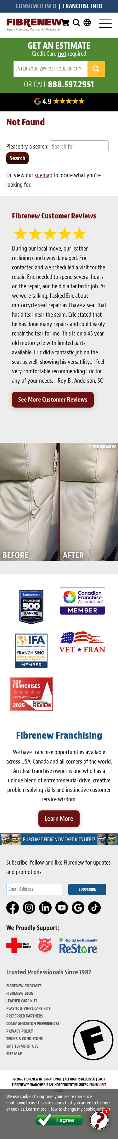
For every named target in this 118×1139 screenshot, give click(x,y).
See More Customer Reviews (52, 399)
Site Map (14, 1054)
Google (78, 908)
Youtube (62, 908)
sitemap (43, 175)
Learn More (59, 818)
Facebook (13, 908)
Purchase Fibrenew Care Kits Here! (59, 839)
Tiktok (94, 908)
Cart (65, 22)
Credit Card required (59, 54)
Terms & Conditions (24, 1038)
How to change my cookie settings (79, 1109)
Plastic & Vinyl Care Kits (28, 1008)
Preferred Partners (24, 1016)
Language (87, 22)
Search (76, 22)
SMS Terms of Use (22, 1046)
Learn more (36, 1109)
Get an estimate (59, 46)
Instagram (29, 908)
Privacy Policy (19, 1031)
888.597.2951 (71, 84)
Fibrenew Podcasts (24, 986)
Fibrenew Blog (19, 993)
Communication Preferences (32, 1023)
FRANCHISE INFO (83, 6)
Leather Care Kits (21, 1001)
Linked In (45, 908)
